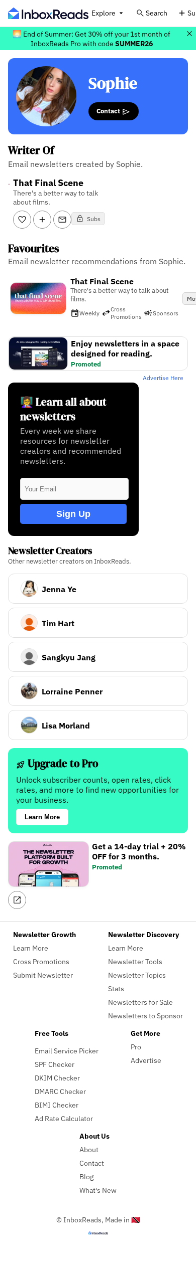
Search (156, 13)
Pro (136, 1046)
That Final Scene (102, 281)
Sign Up (73, 514)
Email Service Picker (67, 1050)
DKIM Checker (57, 1077)
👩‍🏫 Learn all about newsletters (63, 409)
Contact (109, 110)
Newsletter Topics (137, 975)
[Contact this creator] (62, 220)
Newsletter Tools (135, 961)
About (89, 1149)
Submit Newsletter (43, 975)
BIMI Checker (56, 1105)
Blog (86, 1176)
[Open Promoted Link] (17, 900)
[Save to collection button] (42, 220)
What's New (98, 1190)
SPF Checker (54, 1064)
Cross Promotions (41, 961)
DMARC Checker (60, 1091)
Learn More (42, 817)
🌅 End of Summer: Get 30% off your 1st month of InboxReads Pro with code (91, 38)
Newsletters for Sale (140, 1002)
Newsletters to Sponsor (145, 1015)
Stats (116, 988)
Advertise (146, 1060)
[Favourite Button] (22, 220)
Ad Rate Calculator (64, 1118)
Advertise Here (163, 378)
